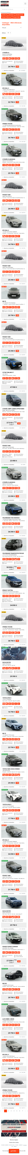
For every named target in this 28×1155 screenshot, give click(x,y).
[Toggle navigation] (25, 3)
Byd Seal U (11, 14)
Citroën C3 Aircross (6, 17)
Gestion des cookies (14, 1142)
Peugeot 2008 (16, 17)
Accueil (14, 1137)
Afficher (4, 33)
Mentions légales (14, 1139)
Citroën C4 (4, 14)
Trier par (4, 27)
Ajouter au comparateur (9, 70)
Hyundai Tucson (19, 14)
